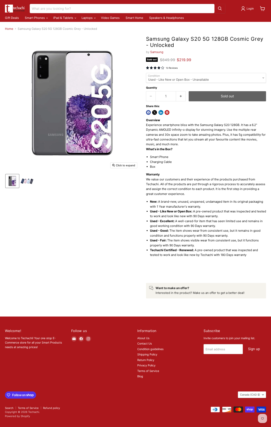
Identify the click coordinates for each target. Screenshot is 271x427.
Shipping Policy (147, 354)
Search (9, 408)
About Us (143, 338)
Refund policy (51, 408)
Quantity (151, 87)
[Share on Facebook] (148, 112)
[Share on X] (154, 112)
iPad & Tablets (63, 18)
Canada (250, 394)
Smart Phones (35, 18)
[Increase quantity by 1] (181, 96)
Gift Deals (12, 18)
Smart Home (134, 18)
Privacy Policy (146, 365)
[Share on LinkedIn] (161, 112)
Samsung (156, 52)
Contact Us (144, 343)
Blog (140, 376)
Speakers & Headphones (166, 18)
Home (9, 28)
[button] (248, 8)
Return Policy (145, 360)
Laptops (87, 18)
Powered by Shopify (17, 416)
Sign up (254, 349)
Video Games (110, 18)
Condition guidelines (150, 349)
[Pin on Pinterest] (167, 112)
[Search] (219, 8)
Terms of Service (148, 371)
